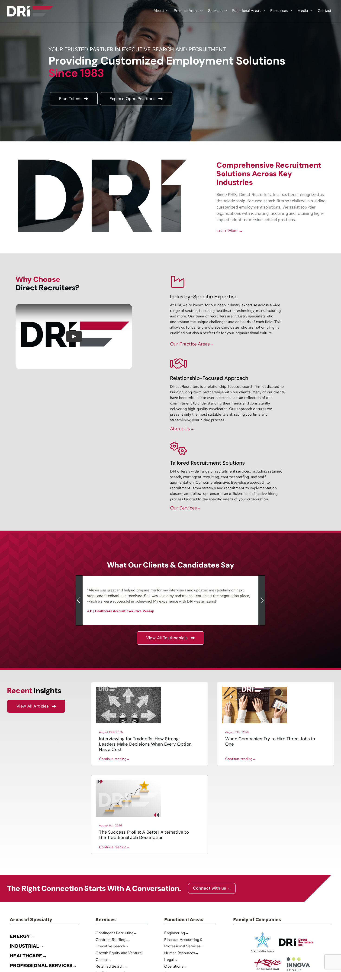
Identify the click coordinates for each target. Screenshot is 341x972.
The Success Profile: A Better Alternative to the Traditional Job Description (144, 834)
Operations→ (175, 966)
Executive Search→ (112, 946)
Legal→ (170, 959)
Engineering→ (176, 932)
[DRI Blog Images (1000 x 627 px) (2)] (128, 781)
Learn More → (229, 230)
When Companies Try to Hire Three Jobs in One (270, 741)
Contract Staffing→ (112, 939)
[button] (79, 600)
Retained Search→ (111, 966)
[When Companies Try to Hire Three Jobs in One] (254, 688)
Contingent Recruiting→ (116, 932)
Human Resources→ (181, 952)
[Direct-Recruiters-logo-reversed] (30, 7)
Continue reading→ (114, 759)
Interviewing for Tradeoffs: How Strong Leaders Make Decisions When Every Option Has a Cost (145, 744)
